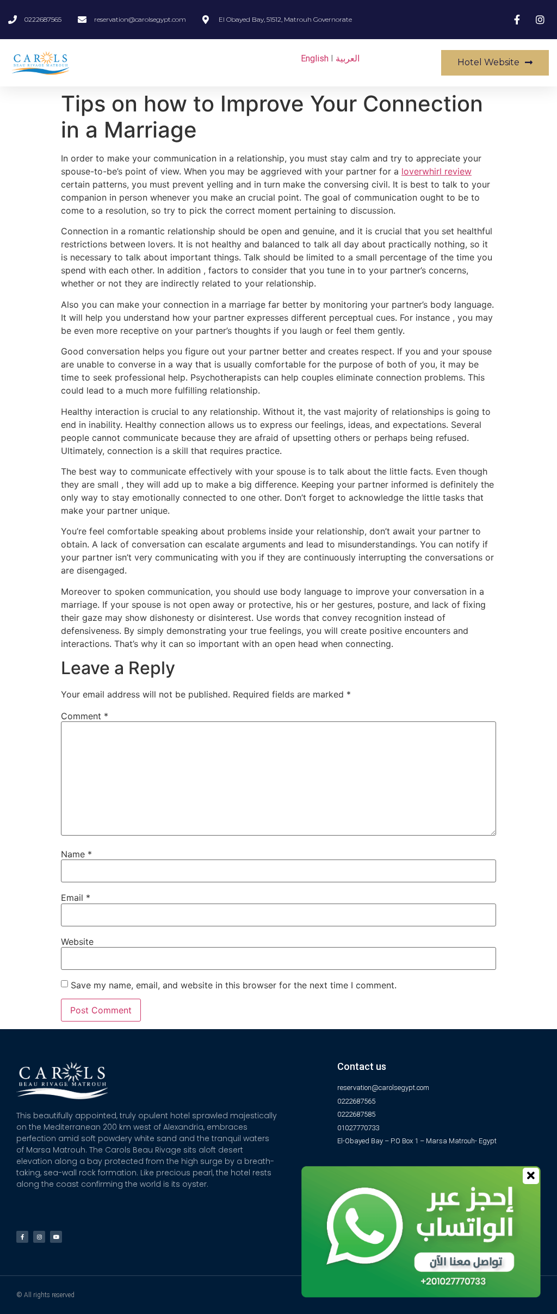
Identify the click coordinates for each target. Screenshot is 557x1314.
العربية (348, 58)
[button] (495, 63)
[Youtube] (56, 1237)
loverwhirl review (436, 171)
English (315, 58)
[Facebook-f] (22, 1237)
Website (77, 941)
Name (76, 854)
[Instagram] (39, 1237)
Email (75, 897)
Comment (84, 716)
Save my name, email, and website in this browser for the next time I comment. (234, 985)
